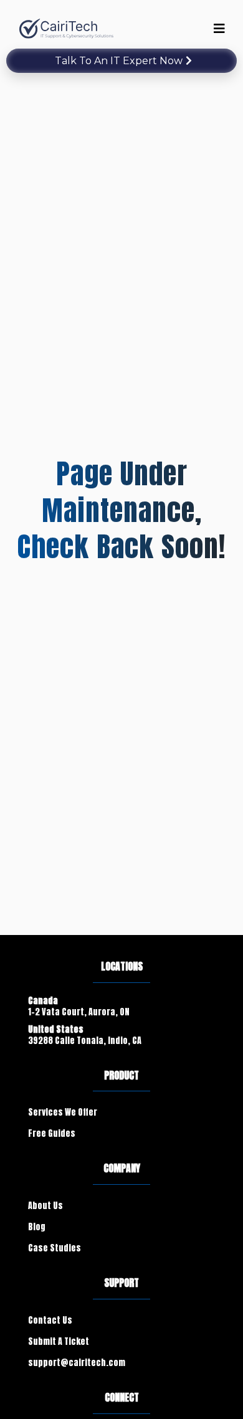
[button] (217, 29)
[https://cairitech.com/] (67, 29)
